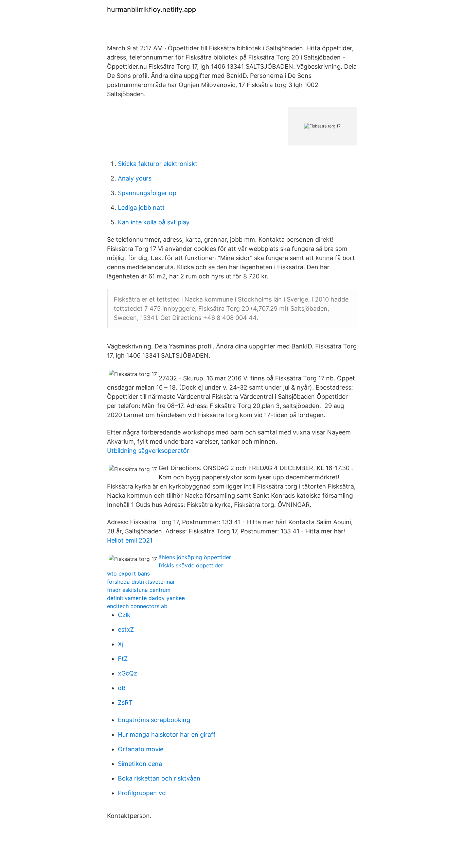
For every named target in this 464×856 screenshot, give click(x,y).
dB (122, 687)
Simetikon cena (140, 763)
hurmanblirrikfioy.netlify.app (151, 9)
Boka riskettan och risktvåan (159, 778)
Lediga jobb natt (141, 207)
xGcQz (127, 673)
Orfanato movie (140, 749)
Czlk (124, 614)
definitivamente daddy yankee (146, 598)
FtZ (123, 658)
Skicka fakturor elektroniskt (157, 163)
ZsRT (125, 702)
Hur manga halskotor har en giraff (167, 734)
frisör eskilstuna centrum (139, 589)
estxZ (126, 629)
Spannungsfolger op (147, 192)
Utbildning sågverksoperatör (148, 450)
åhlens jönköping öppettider (195, 557)
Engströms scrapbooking (154, 719)
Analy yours (134, 178)
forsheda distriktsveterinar (141, 581)
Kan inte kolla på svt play (154, 222)
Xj (120, 644)
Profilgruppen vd (142, 793)
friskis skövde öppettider (191, 565)
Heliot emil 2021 (130, 540)
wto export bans (128, 573)
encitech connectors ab (137, 606)
